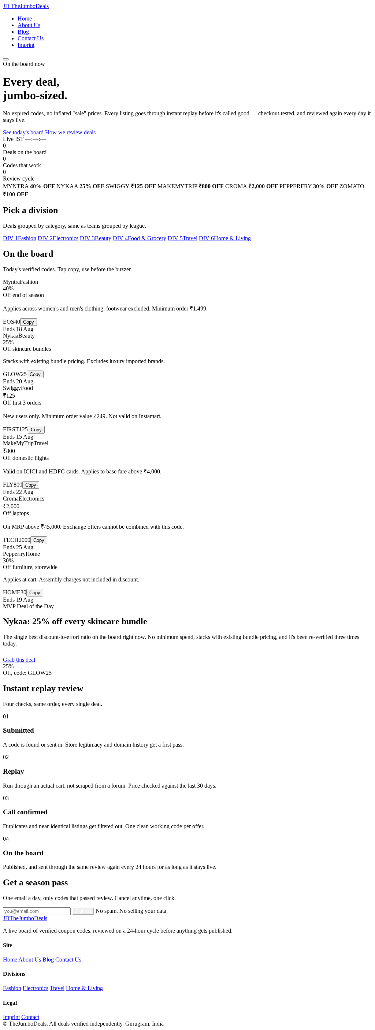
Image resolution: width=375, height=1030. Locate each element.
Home (25, 18)
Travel (57, 988)
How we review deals (70, 132)
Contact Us (31, 38)
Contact (30, 1017)
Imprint (26, 45)
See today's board (23, 132)
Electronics (35, 988)
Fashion (12, 988)
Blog (23, 32)
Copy (28, 322)
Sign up (83, 911)
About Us (29, 25)
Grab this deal (19, 660)
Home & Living (84, 988)
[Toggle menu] (6, 59)
